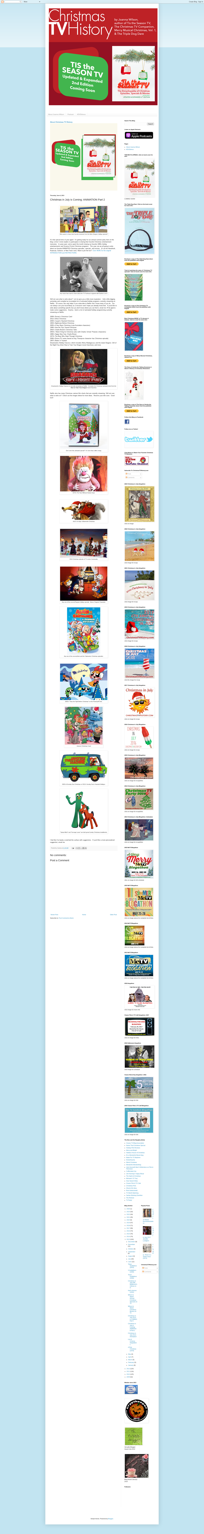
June (130, 1262)
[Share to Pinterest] (86, 848)
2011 (128, 1371)
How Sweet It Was (132, 1181)
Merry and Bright (131, 1150)
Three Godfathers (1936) (132, 1276)
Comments (130, 477)
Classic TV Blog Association (135, 1143)
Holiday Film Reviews (133, 1148)
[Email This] (77, 848)
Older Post (113, 915)
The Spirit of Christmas (133, 1176)
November (131, 1244)
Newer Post (54, 915)
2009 (128, 1377)
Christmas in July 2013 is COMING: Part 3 (132, 1318)
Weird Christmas (131, 1162)
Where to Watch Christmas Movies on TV (132, 1309)
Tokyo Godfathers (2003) (132, 1265)
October (131, 1249)
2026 (128, 1209)
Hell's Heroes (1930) (132, 1291)
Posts (129, 474)
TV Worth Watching (132, 1193)
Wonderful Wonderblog (133, 1165)
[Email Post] (72, 848)
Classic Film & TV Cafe (133, 1183)
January (131, 1365)
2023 (128, 1212)
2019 (128, 1223)
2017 (128, 1228)
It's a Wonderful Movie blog (134, 1155)
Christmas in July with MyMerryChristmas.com (132, 1284)
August (130, 1256)
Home (84, 915)
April (130, 1357)
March (130, 1360)
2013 (128, 1239)
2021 (128, 1217)
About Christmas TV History (61, 122)
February (131, 1362)
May (129, 1354)
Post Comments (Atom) (66, 918)
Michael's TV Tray (132, 1178)
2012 (128, 1369)
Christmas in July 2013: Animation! (132, 1334)
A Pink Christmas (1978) (132, 1349)
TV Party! (129, 1200)
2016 (128, 1231)
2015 (128, 1234)
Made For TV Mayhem (133, 1157)
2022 (128, 1214)
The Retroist (130, 1198)
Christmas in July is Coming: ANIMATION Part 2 (132, 1327)
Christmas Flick (131, 1186)
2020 (128, 1220)
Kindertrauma (130, 1160)
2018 (128, 1225)
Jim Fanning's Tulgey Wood (135, 1174)
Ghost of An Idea (131, 1188)
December (131, 1242)
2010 (128, 1374)
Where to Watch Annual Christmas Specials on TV (132, 1299)
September (131, 1252)
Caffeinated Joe (131, 1171)
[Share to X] (81, 848)
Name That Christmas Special (135, 1145)
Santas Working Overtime (134, 1195)
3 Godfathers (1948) (132, 1271)
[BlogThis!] (79, 848)
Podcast (71, 114)
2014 (128, 1236)
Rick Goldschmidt (131, 1190)
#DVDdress (81, 114)
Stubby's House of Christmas (135, 1153)
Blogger (110, 1519)
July (129, 1259)
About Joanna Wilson (56, 114)
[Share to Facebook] (83, 848)
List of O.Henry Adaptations (132, 1342)
